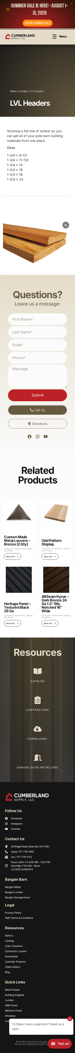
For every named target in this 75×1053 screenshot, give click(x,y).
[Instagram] (38, 437)
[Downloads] (38, 729)
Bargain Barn (19, 548)
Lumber (23, 91)
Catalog (38, 681)
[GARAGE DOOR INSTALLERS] (38, 757)
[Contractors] (38, 700)
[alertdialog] (37, 14)
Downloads (37, 738)
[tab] (9, 120)
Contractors (37, 709)
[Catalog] (38, 671)
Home (13, 91)
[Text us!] (59, 1045)
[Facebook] (30, 437)
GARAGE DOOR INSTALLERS (37, 767)
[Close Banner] (71, 3)
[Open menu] (60, 36)
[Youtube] (46, 437)
